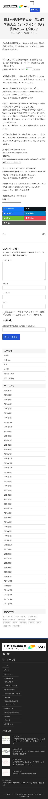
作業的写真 (32, 616)
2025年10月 (8, 427)
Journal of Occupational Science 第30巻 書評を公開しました (23, 784)
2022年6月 (8, 563)
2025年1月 (8, 454)
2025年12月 (8, 422)
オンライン (8, 616)
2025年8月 (8, 436)
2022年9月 (8, 549)
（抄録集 (35, 69)
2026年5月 (8, 400)
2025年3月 (8, 450)
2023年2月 (8, 536)
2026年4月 (8, 404)
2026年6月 (8, 395)
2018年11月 (8, 595)
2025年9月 (8, 431)
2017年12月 (8, 599)
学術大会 (34, 33)
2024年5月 (8, 486)
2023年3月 (8, 531)
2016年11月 (8, 604)
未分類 (6, 369)
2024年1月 (8, 504)
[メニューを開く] (32, 3)
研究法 (32, 623)
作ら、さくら (20, 616)
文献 (5, 365)
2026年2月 (8, 413)
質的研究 (7, 626)
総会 (39, 623)
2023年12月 (8, 508)
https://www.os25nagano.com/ (14, 153)
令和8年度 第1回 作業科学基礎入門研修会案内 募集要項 (29, 753)
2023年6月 (8, 522)
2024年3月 (8, 495)
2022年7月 (8, 558)
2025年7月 (8, 440)
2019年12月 (8, 590)
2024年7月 (8, 477)
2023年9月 (8, 513)
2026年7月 (8, 391)
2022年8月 (8, 554)
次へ (44, 234)
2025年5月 (8, 445)
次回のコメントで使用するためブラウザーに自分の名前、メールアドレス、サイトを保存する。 (25, 313)
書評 (15, 623)
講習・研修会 (9, 378)
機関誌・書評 (9, 374)
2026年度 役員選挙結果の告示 (24, 774)
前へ (4, 234)
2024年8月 (8, 472)
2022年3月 (8, 572)
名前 (5, 283)
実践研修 (32, 619)
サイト (5, 302)
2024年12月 (8, 459)
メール (6, 293)
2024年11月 (8, 463)
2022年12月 (8, 545)
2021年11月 (8, 581)
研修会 (23, 623)
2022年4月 (8, 568)
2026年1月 (8, 418)
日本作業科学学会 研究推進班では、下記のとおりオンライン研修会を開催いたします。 (29, 741)
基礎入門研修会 (9, 619)
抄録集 (5, 69)
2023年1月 (8, 540)
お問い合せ (34, 9)
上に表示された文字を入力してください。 (19, 326)
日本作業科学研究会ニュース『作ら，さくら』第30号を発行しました (28, 763)
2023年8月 (8, 518)
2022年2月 (8, 577)
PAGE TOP (44, 773)
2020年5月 (8, 586)
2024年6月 (8, 481)
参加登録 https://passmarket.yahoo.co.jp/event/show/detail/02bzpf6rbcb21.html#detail (23, 159)
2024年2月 (8, 499)
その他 (6, 356)
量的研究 (17, 626)
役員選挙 (7, 623)
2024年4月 (8, 490)
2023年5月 (8, 527)
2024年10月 (8, 468)
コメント (7, 260)
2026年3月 (8, 409)
